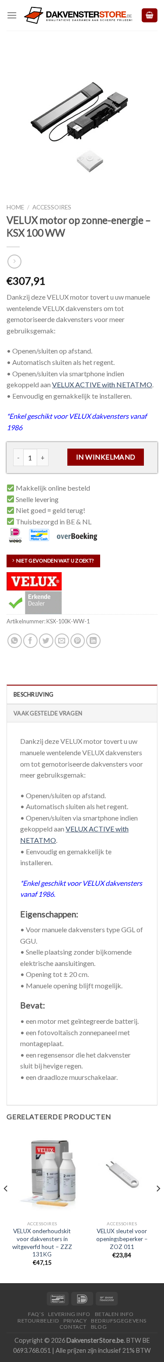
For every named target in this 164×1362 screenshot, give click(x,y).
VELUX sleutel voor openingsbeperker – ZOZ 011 (122, 1239)
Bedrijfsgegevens (119, 1320)
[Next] (158, 1206)
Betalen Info (114, 1314)
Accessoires (51, 207)
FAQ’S (36, 1314)
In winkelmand (106, 457)
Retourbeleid (38, 1320)
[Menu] (12, 15)
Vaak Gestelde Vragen (48, 713)
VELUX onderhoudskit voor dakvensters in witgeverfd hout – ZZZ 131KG (42, 1243)
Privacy (75, 1320)
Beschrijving (33, 694)
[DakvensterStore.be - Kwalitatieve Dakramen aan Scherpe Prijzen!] (79, 15)
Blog (99, 1326)
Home (15, 207)
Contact (73, 1326)
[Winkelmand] (149, 15)
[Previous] (6, 1206)
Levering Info (69, 1314)
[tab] (82, 694)
